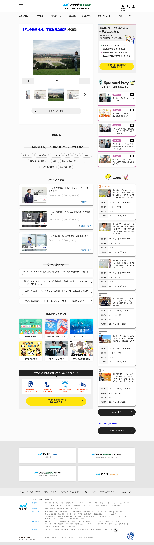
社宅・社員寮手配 (96, 529)
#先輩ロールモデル (56, 195)
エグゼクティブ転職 (104, 521)
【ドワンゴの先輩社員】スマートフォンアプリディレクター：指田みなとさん (53, 301)
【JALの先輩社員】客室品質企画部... (45, 29)
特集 (120, 16)
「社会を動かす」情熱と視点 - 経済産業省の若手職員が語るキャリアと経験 (123, 146)
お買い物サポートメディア (106, 516)
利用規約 (31, 491)
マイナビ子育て (111, 514)
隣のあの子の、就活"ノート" (72, 161)
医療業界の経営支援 (58, 526)
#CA (73, 240)
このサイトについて (24, 491)
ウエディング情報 (77, 514)
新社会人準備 (86, 16)
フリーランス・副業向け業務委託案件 (98, 505)
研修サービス (48, 529)
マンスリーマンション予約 (123, 516)
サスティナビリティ (63, 537)
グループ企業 (78, 537)
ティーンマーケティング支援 (104, 511)
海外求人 (102, 503)
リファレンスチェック (109, 529)
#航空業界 (75, 195)
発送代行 (73, 529)
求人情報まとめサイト (51, 511)
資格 (67, 155)
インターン (56, 155)
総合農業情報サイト (99, 514)
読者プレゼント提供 (64, 491)
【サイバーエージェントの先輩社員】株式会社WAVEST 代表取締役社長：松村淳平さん (55, 273)
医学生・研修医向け (80, 503)
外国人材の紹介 (71, 526)
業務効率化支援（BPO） (61, 529)
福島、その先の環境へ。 (38, 161)
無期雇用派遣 (122, 524)
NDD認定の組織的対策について (107, 491)
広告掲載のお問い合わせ (75, 491)
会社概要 (47, 537)
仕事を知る (27, 155)
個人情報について (38, 491)
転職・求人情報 (93, 503)
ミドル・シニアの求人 (57, 505)
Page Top (126, 492)
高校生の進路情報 (50, 508)
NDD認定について (94, 491)
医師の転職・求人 (102, 524)
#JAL (66, 195)
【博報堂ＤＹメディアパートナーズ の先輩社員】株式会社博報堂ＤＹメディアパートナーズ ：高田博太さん (55, 282)
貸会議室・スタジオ (83, 529)
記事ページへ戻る (56, 111)
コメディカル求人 (90, 524)
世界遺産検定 (87, 514)
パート (47, 505)
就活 (54, 161)
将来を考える (56, 16)
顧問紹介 (60, 524)
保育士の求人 (113, 524)
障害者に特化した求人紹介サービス (75, 505)
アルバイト (127, 503)
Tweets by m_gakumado (107, 423)
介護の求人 (48, 526)
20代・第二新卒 (72, 521)
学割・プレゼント (104, 16)
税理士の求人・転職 (50, 524)
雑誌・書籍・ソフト (63, 514)
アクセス (54, 537)
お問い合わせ (46, 491)
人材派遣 (47, 521)
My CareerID (78, 516)
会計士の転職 (115, 521)
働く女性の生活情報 (50, 514)
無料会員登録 (56, 401)
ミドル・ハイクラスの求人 (114, 503)
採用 (72, 537)
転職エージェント (91, 521)
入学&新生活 (23, 16)
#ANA (67, 240)
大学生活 (40, 16)
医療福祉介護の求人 (116, 505)
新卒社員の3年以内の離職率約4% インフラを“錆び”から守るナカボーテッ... (123, 131)
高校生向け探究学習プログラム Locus (67, 508)
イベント (131, 16)
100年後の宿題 (65, 167)
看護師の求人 (79, 524)
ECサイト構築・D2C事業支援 (53, 516)
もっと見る (116, 412)
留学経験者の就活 (58, 503)
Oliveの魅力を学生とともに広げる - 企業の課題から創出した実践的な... (123, 162)
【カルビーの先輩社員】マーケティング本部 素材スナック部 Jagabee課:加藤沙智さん (56, 292)
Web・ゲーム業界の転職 (59, 521)
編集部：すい (86, 202)
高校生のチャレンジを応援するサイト (83, 511)
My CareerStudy (68, 516)
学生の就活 (48, 503)
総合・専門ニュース (65, 511)
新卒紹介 (81, 521)
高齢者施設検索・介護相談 (76, 518)
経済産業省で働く (48, 167)
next (84, 81)
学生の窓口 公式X (117, 430)
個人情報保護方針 (88, 537)
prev (28, 81)
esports (87, 155)
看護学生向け (69, 503)
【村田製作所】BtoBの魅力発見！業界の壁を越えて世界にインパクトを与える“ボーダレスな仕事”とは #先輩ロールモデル (123, 378)
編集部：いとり (86, 226)
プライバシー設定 (85, 492)
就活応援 (72, 16)
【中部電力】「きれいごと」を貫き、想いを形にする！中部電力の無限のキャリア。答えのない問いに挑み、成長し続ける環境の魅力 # (123, 228)
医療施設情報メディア (90, 516)
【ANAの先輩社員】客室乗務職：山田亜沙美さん (68, 236)
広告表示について (54, 491)
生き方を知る (41, 155)
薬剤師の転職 (69, 524)
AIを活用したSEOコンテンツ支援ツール (56, 518)
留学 (76, 155)
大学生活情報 (118, 511)
